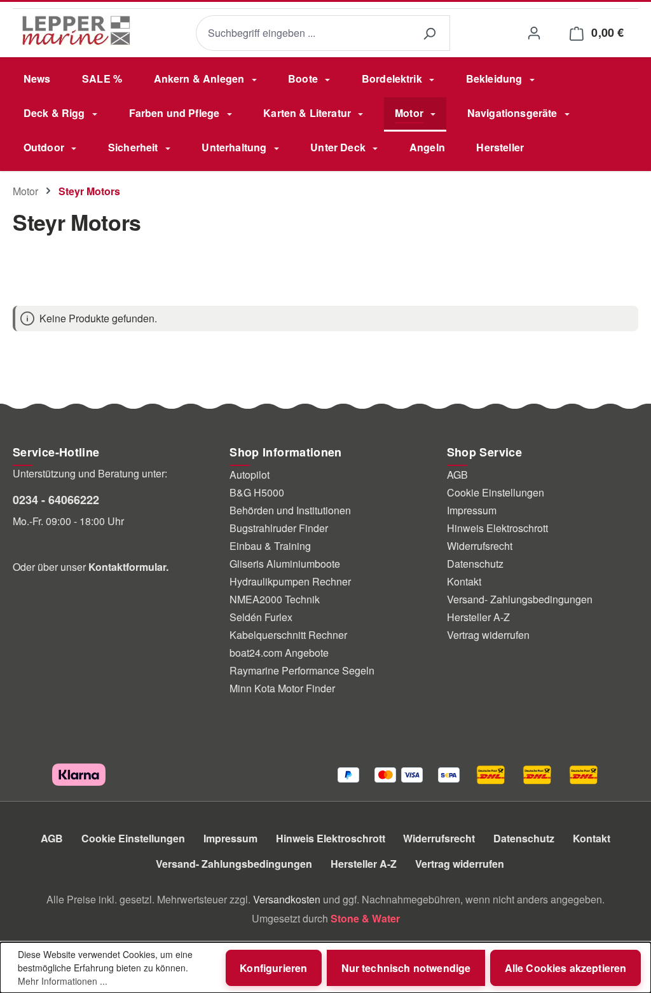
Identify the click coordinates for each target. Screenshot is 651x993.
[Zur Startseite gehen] (76, 30)
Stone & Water (365, 918)
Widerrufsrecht (479, 545)
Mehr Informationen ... (62, 981)
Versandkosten (286, 899)
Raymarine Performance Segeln (302, 670)
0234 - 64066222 (56, 499)
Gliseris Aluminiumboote (285, 563)
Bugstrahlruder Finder (279, 528)
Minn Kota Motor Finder (282, 688)
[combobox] (302, 33)
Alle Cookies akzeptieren (566, 968)
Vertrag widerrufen (488, 634)
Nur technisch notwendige (406, 968)
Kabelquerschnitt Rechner (288, 634)
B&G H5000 (257, 492)
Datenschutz (475, 563)
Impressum (472, 510)
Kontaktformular (127, 566)
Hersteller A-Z (478, 617)
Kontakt (464, 581)
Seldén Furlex (261, 617)
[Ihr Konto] (533, 33)
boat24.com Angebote (279, 652)
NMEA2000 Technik (275, 599)
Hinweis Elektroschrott (497, 528)
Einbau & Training (270, 545)
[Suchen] (429, 33)
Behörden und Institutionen (290, 510)
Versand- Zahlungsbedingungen (520, 599)
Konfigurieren (273, 968)
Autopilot (250, 474)
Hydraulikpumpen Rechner (290, 581)
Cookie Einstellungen (495, 492)
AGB (457, 474)
